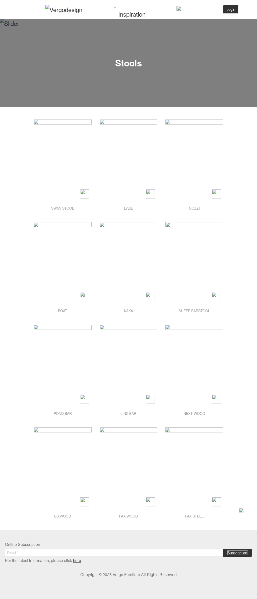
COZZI (194, 208)
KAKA (128, 310)
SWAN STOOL (62, 208)
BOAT (62, 310)
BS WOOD (62, 515)
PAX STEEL (194, 515)
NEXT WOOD (194, 413)
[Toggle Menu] (114, 7)
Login (230, 9)
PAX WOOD (128, 515)
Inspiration (132, 14)
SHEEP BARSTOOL (194, 310)
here (77, 560)
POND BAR (63, 413)
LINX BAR (128, 413)
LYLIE (128, 208)
